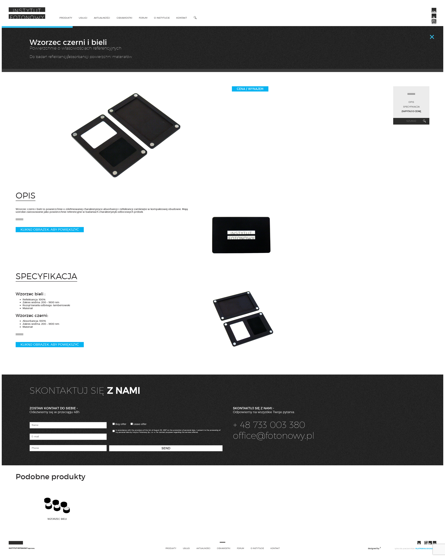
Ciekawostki (124, 17)
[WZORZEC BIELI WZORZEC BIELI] (57, 529)
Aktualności (102, 17)
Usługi (83, 17)
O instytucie (162, 17)
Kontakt (181, 17)
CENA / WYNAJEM (250, 89)
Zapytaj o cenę (411, 111)
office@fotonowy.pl (273, 435)
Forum (143, 17)
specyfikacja (411, 106)
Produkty (65, 17)
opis (411, 102)
